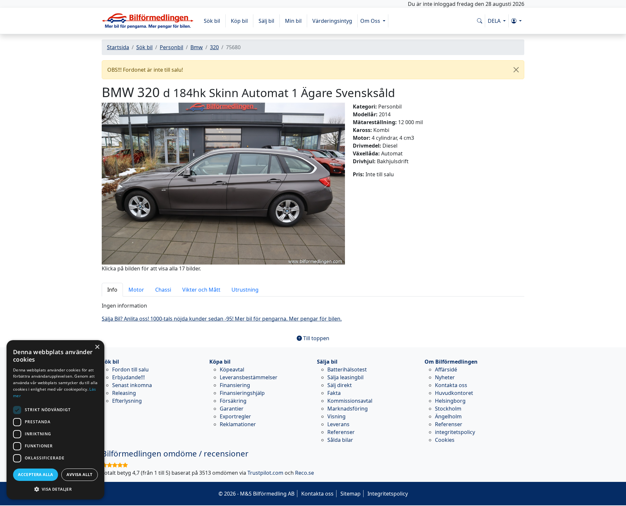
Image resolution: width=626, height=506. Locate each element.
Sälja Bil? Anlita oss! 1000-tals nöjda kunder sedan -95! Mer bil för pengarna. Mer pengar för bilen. (222, 318)
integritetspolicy (455, 432)
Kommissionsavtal (349, 400)
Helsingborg (450, 400)
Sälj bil (266, 20)
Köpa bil (220, 361)
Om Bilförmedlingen (451, 361)
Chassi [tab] (163, 289)
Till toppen (315, 338)
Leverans (338, 424)
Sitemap (350, 493)
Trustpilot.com (265, 472)
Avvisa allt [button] (79, 474)
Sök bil (212, 20)
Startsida (118, 47)
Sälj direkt (339, 385)
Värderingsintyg (332, 20)
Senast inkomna (132, 385)
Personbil (171, 47)
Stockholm (448, 408)
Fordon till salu (130, 369)
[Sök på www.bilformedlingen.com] (479, 20)
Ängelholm (448, 416)
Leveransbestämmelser (248, 377)
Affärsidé (446, 369)
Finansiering (235, 385)
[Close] (516, 70)
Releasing (124, 393)
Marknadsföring (347, 408)
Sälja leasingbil (345, 377)
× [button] (97, 347)
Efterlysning (127, 400)
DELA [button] (495, 20)
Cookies (445, 439)
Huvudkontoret (454, 393)
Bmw (196, 47)
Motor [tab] (136, 289)
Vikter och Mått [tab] (201, 289)
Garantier (232, 408)
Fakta (334, 393)
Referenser (341, 432)
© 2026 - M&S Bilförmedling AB (256, 493)
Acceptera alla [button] (35, 474)
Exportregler (235, 416)
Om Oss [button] (370, 20)
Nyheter (445, 377)
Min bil (293, 20)
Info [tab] (112, 289)
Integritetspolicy (387, 493)
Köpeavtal (232, 369)
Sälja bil (327, 361)
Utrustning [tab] (245, 289)
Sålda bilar (340, 439)
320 (214, 47)
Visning (336, 416)
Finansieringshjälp (242, 393)
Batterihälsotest (347, 369)
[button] (516, 20)
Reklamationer (238, 424)
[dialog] (55, 419)
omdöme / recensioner (175, 453)
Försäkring (233, 400)
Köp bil (239, 20)
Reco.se (304, 472)
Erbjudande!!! (128, 377)
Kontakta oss (451, 385)
